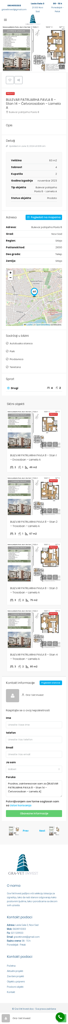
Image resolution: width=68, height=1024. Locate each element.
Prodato (10, 93)
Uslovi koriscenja (20, 805)
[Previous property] (14, 831)
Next (42, 830)
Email (9, 747)
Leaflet (29, 324)
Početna (11, 965)
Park (12, 351)
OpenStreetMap (43, 324)
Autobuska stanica (21, 343)
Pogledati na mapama (45, 217)
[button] (34, 48)
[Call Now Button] (60, 1017)
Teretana (15, 367)
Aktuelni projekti (15, 971)
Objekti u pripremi (16, 981)
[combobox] (34, 769)
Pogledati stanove (50, 682)
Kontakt (11, 992)
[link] (34, 430)
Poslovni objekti (15, 987)
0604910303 (14, 5)
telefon (11, 732)
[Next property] (54, 831)
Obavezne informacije (34, 813)
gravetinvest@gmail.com (14, 9)
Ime (8, 718)
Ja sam (11, 762)
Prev (26, 830)
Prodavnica (16, 359)
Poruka (11, 777)
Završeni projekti (15, 976)
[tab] (34, 388)
